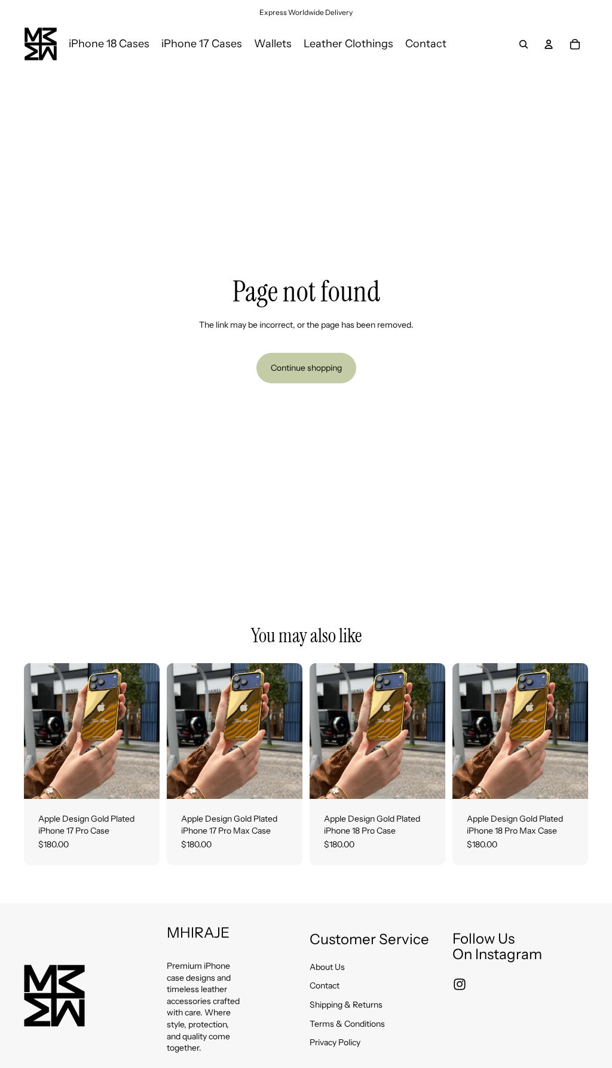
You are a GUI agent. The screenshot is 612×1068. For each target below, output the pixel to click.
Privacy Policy (335, 1042)
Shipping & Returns (346, 1004)
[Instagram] (459, 984)
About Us (327, 967)
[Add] (141, 780)
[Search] (523, 44)
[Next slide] (146, 731)
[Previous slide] (37, 731)
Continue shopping (306, 367)
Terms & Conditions (347, 1023)
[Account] (549, 44)
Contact (324, 985)
